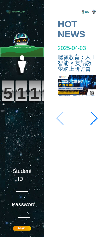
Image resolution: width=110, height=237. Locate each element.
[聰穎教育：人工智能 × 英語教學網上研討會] (77, 85)
